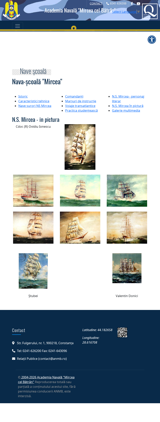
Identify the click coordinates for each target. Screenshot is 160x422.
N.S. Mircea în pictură (127, 106)
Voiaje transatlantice (80, 106)
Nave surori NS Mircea (34, 106)
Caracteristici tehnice (33, 101)
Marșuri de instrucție (80, 101)
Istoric (23, 96)
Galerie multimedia (126, 110)
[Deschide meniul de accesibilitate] (152, 39)
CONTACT (96, 3)
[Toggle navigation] (17, 26)
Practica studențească (81, 110)
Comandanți (74, 96)
